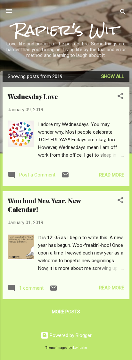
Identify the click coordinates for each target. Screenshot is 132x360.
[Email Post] (65, 177)
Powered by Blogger (70, 335)
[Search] (123, 13)
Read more (111, 175)
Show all (112, 76)
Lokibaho (80, 348)
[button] (120, 97)
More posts (66, 311)
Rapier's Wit (66, 29)
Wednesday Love (33, 96)
